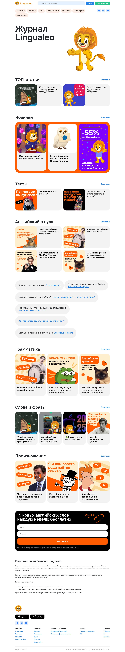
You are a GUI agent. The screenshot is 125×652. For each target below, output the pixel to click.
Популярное (32, 11)
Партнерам (19, 634)
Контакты (18, 637)
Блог (108, 649)
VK (104, 634)
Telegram (107, 631)
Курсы (36, 637)
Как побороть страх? (78, 286)
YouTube (106, 637)
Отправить (62, 541)
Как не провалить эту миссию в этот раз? (74, 297)
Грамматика (66, 11)
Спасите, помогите (63, 333)
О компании (19, 631)
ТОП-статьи (21, 11)
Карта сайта (38, 642)
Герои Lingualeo (20, 639)
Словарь (37, 639)
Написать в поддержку (87, 631)
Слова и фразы (79, 11)
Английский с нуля (53, 11)
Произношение (22, 15)
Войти (90, 3)
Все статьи (105, 80)
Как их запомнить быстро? (32, 310)
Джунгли (37, 631)
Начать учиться (102, 3)
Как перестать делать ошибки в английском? (41, 321)
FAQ (81, 634)
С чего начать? (52, 285)
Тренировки (38, 634)
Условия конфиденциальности (61, 634)
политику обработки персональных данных (64, 548)
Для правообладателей (59, 631)
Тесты (41, 11)
